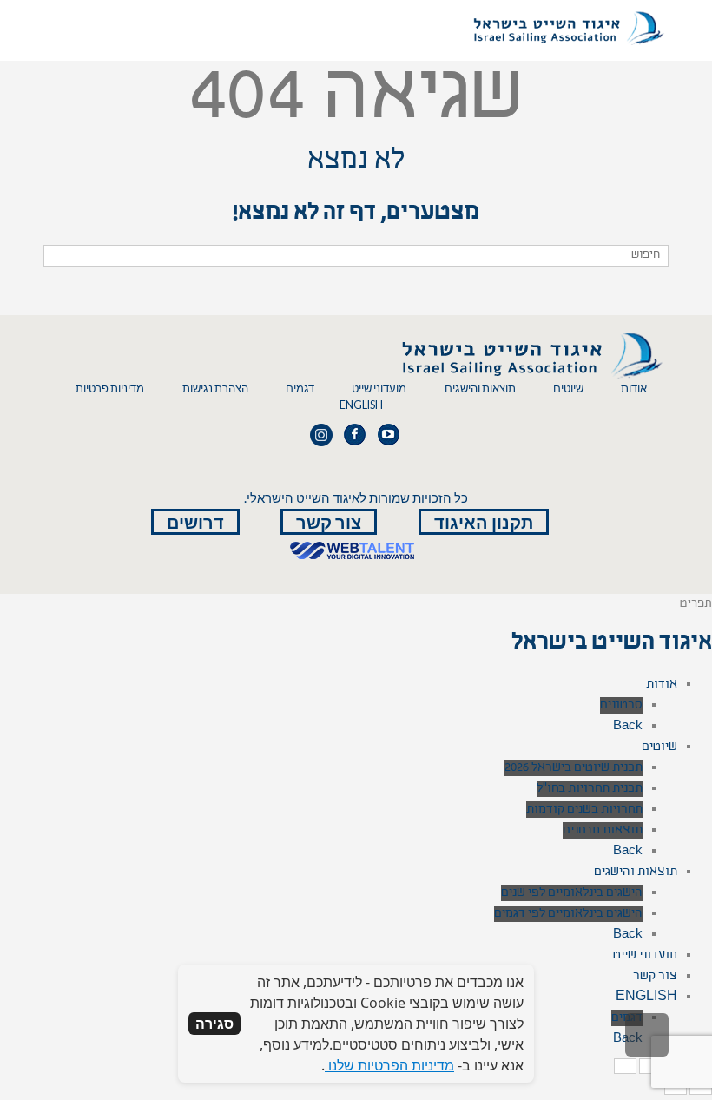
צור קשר (328, 521)
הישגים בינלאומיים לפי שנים (572, 893)
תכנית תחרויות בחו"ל (590, 789)
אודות (634, 388)
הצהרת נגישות (215, 388)
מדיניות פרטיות (110, 388)
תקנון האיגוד (483, 521)
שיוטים (568, 388)
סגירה (214, 1023)
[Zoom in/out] (625, 1066)
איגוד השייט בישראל (611, 644)
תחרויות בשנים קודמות (584, 809)
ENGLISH (361, 405)
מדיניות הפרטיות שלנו (389, 1065)
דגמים (300, 388)
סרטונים (621, 705)
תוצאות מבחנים (603, 830)
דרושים (195, 521)
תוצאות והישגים (480, 388)
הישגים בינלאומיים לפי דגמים (568, 914)
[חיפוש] (58, 256)
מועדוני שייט (379, 388)
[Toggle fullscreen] (650, 1066)
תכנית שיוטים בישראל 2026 (573, 768)
